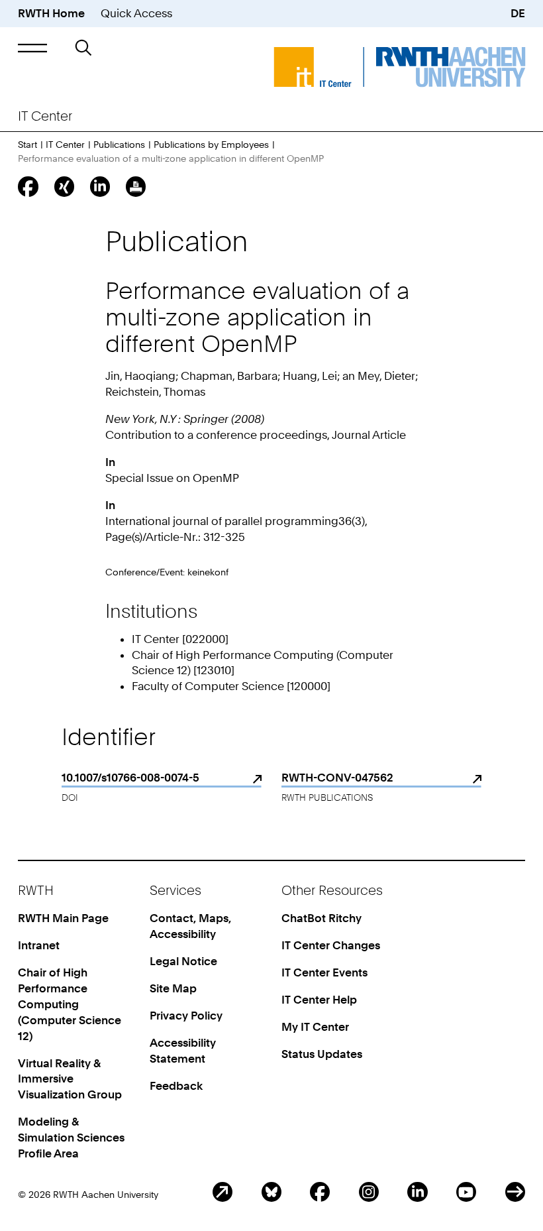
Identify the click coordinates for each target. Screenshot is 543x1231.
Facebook (320, 1192)
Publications (119, 144)
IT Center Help (319, 999)
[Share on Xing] (64, 186)
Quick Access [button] (136, 13)
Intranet (39, 945)
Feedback (176, 1085)
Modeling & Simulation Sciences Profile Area (71, 1137)
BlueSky (271, 1192)
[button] (32, 48)
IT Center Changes (330, 945)
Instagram (369, 1192)
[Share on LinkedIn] (100, 186)
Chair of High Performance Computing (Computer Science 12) (69, 1004)
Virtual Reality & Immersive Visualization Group (70, 1079)
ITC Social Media (515, 1192)
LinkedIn (417, 1192)
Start (27, 144)
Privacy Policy (186, 1015)
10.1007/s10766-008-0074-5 (130, 777)
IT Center (65, 144)
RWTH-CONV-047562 (337, 777)
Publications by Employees (211, 144)
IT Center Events (324, 972)
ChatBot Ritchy (321, 918)
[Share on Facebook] (28, 186)
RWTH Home (51, 13)
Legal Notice (183, 961)
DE (518, 13)
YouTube (466, 1192)
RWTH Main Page (63, 918)
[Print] (136, 186)
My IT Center (315, 1026)
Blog (222, 1192)
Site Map (173, 988)
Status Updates (321, 1054)
